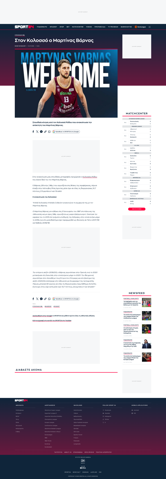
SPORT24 (68, 472)
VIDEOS (89, 27)
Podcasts (76, 440)
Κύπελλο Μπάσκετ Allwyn (53, 431)
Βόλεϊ (17, 416)
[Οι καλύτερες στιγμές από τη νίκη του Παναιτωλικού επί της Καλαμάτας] (146, 329)
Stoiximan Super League (52, 410)
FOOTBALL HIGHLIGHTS (131, 298)
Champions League (51, 419)
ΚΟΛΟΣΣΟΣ (48, 306)
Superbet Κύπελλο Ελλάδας (53, 416)
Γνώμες (76, 437)
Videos (76, 413)
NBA (46, 437)
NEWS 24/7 (77, 472)
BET (68, 27)
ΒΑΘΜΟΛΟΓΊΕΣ (126, 27)
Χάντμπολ (19, 425)
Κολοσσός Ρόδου (90, 177)
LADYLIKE (93, 472)
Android (136, 410)
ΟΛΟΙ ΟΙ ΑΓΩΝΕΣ (137, 209)
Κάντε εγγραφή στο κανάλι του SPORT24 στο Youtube (52, 320)
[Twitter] (37, 131)
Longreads (77, 444)
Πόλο (17, 422)
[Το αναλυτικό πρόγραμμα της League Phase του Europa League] (146, 357)
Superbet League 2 (51, 413)
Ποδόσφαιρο (42, 27)
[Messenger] (41, 131)
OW (100, 472)
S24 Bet (76, 428)
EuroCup (47, 444)
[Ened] (83, 468)
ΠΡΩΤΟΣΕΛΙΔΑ (100, 27)
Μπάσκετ (53, 27)
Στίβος (18, 431)
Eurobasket (48, 447)
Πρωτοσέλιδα (78, 419)
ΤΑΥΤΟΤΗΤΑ (58, 452)
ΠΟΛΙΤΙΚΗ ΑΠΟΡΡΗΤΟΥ (104, 452)
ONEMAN (85, 472)
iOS (135, 413)
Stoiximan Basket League (53, 428)
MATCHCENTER (77, 27)
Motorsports (19, 428)
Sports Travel (78, 434)
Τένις (17, 419)
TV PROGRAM (113, 27)
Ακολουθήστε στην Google (42, 316)
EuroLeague (48, 434)
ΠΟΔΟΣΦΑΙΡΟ (128, 311)
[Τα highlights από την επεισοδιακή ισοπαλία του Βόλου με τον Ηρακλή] (146, 302)
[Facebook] (33, 131)
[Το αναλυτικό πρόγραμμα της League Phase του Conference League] (146, 315)
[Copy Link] (45, 131)
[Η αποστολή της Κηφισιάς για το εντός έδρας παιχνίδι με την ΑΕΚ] (146, 343)
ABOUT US (67, 452)
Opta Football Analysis (81, 422)
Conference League (51, 425)
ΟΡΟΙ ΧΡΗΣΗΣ (89, 452)
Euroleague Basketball (140, 26)
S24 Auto (76, 431)
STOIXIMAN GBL (38, 306)
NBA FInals (48, 440)
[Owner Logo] (82, 461)
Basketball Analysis (80, 425)
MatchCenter (78, 410)
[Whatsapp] (49, 131)
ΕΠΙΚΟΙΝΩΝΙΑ (78, 452)
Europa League (49, 422)
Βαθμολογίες (78, 416)
